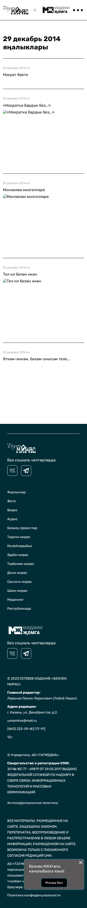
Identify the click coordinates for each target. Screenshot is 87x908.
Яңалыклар (16, 492)
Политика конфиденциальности (34, 895)
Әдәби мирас (18, 555)
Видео (12, 510)
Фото (11, 501)
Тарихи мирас (18, 537)
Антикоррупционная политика (32, 803)
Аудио (12, 519)
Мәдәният (15, 600)
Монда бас (54, 883)
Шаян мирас (17, 591)
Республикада (19, 609)
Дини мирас (17, 573)
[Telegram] (26, 470)
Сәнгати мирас (19, 582)
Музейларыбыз (19, 546)
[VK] (12, 470)
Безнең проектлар (22, 528)
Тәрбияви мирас (20, 564)
